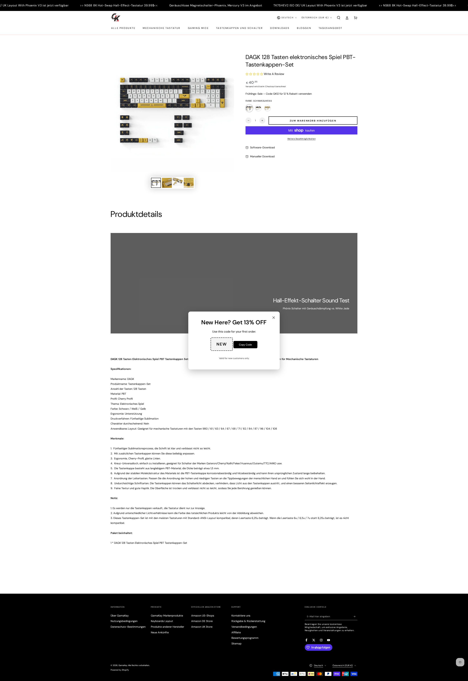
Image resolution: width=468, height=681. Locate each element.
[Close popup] (273, 318)
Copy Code (245, 344)
